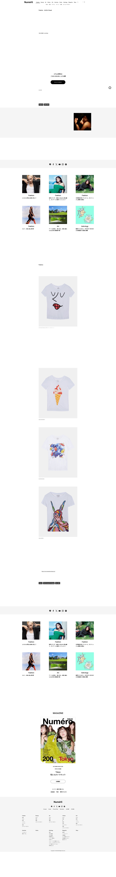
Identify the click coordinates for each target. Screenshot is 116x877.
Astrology (65, 2)
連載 (61, 4)
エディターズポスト (66, 4)
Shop (75, 2)
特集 (50, 4)
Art (45, 2)
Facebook (53, 169)
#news (40, 595)
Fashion (38, 2)
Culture (48, 2)
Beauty (42, 2)
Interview (56, 2)
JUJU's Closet (48, 10)
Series (60, 2)
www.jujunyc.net (56, 122)
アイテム (53, 4)
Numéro (28, 2)
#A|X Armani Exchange (49, 595)
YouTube (60, 169)
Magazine (71, 2)
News (47, 4)
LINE (49, 169)
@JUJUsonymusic (30, 124)
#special (41, 104)
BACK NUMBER (58, 82)
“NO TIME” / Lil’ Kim (43, 33)
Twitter (56, 169)
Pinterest (66, 169)
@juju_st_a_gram (45, 124)
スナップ (57, 4)
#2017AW (47, 104)
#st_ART (58, 595)
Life (52, 2)
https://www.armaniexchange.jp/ (49, 584)
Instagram (63, 169)
